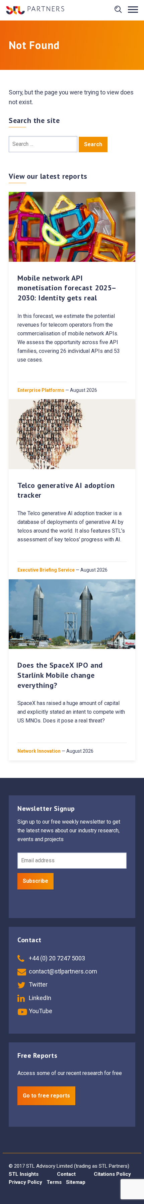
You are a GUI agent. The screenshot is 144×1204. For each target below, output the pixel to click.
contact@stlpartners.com (62, 971)
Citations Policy (112, 1174)
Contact (66, 1174)
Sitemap (75, 1182)
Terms (54, 1182)
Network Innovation (39, 751)
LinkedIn (39, 997)
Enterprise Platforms (40, 390)
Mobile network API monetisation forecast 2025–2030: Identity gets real (67, 287)
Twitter (37, 984)
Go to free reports (46, 1095)
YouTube (39, 1010)
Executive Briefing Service (46, 570)
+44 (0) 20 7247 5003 (56, 958)
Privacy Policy (25, 1182)
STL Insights (24, 1174)
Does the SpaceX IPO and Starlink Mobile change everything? (60, 675)
